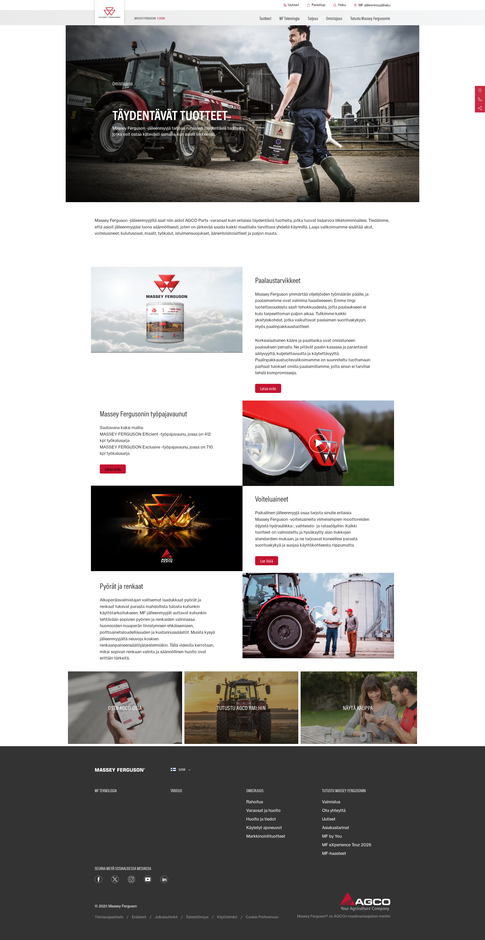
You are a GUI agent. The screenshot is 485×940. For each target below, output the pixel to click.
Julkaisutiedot (166, 917)
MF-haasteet (334, 853)
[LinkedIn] (164, 879)
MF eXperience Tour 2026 (346, 844)
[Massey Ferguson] (109, 12)
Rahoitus (254, 801)
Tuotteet (265, 18)
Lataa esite (268, 388)
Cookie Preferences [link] (262, 917)
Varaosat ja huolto (263, 810)
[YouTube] (148, 879)
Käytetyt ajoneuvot (264, 827)
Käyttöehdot (227, 917)
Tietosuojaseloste (109, 917)
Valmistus (331, 801)
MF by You (332, 836)
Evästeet (139, 917)
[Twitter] (115, 879)
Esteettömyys (197, 917)
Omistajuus (334, 18)
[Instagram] (131, 879)
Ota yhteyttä (334, 810)
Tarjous (313, 18)
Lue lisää (266, 560)
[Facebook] (98, 879)
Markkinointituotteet (265, 836)
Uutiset (328, 818)
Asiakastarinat (335, 827)
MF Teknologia (289, 18)
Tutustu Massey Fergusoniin (370, 18)
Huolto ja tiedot (261, 818)
